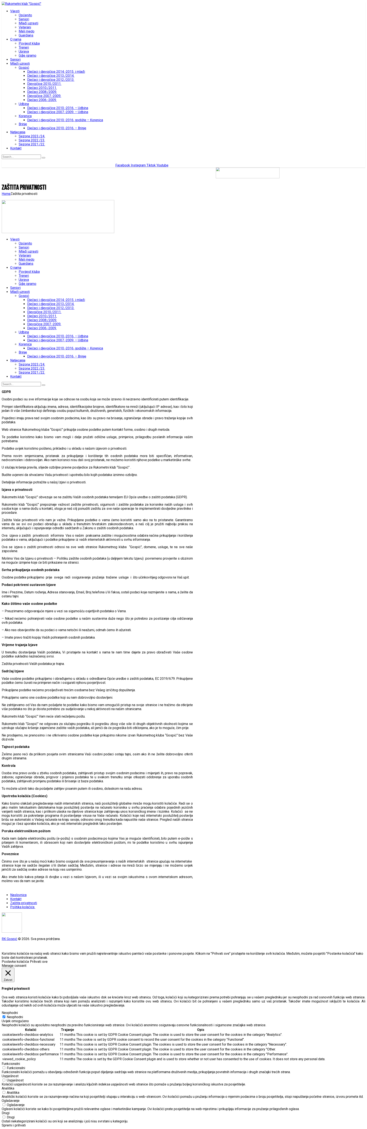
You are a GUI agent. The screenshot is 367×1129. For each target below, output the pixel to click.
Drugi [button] (6, 1113)
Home (6, 194)
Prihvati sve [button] (39, 962)
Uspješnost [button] (10, 1076)
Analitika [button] (8, 1088)
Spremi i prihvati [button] (14, 1125)
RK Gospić (9, 939)
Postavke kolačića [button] (15, 962)
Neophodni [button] (10, 1013)
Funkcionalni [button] (11, 1064)
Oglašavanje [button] (11, 1101)
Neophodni (15, 1017)
